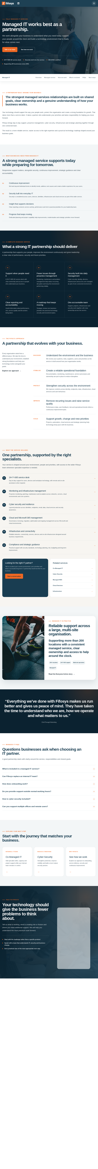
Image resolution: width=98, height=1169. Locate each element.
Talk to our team (9, 49)
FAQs (84, 77)
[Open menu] (94, 3)
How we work (62, 77)
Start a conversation (14, 576)
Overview (39, 77)
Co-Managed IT (58, 568)
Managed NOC (57, 579)
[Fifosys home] (8, 3)
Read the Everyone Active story (60, 674)
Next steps (92, 77)
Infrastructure (57, 591)
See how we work (27, 49)
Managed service (49, 77)
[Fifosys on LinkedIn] (18, 3)
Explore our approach (10, 371)
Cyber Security (57, 574)
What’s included (74, 77)
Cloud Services (58, 585)
